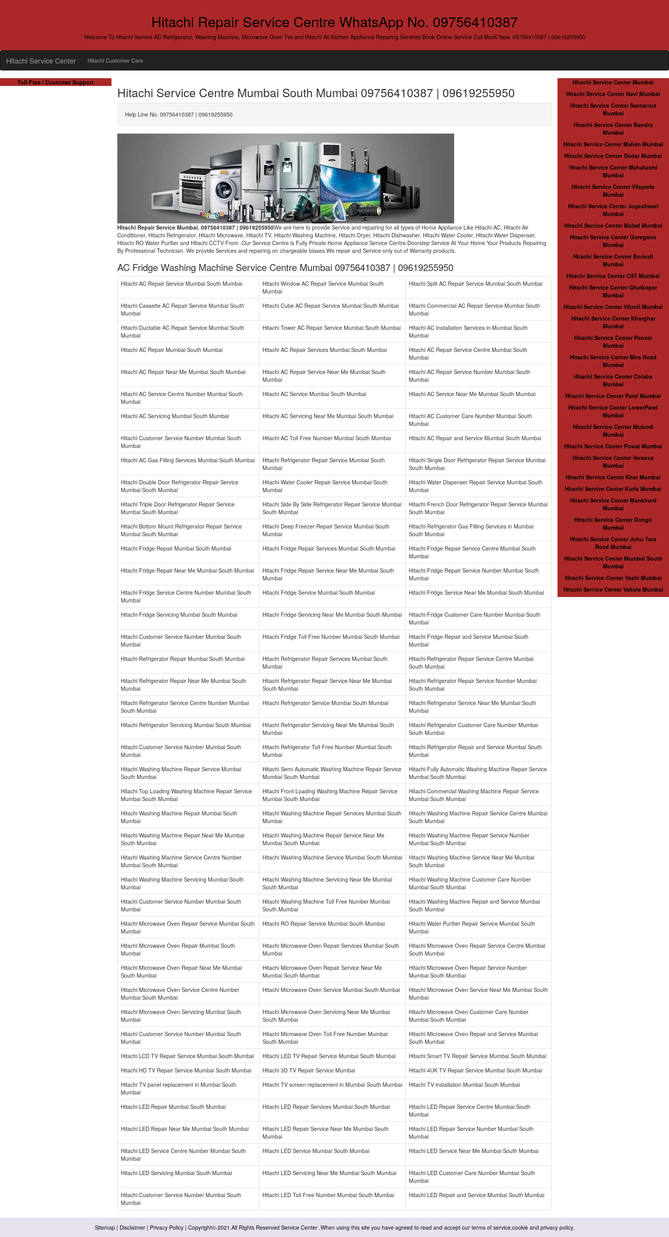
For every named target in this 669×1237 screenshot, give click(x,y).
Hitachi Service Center (41, 60)
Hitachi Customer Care (115, 60)
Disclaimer (132, 1227)
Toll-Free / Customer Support (55, 82)
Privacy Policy (167, 1227)
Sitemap (105, 1227)
